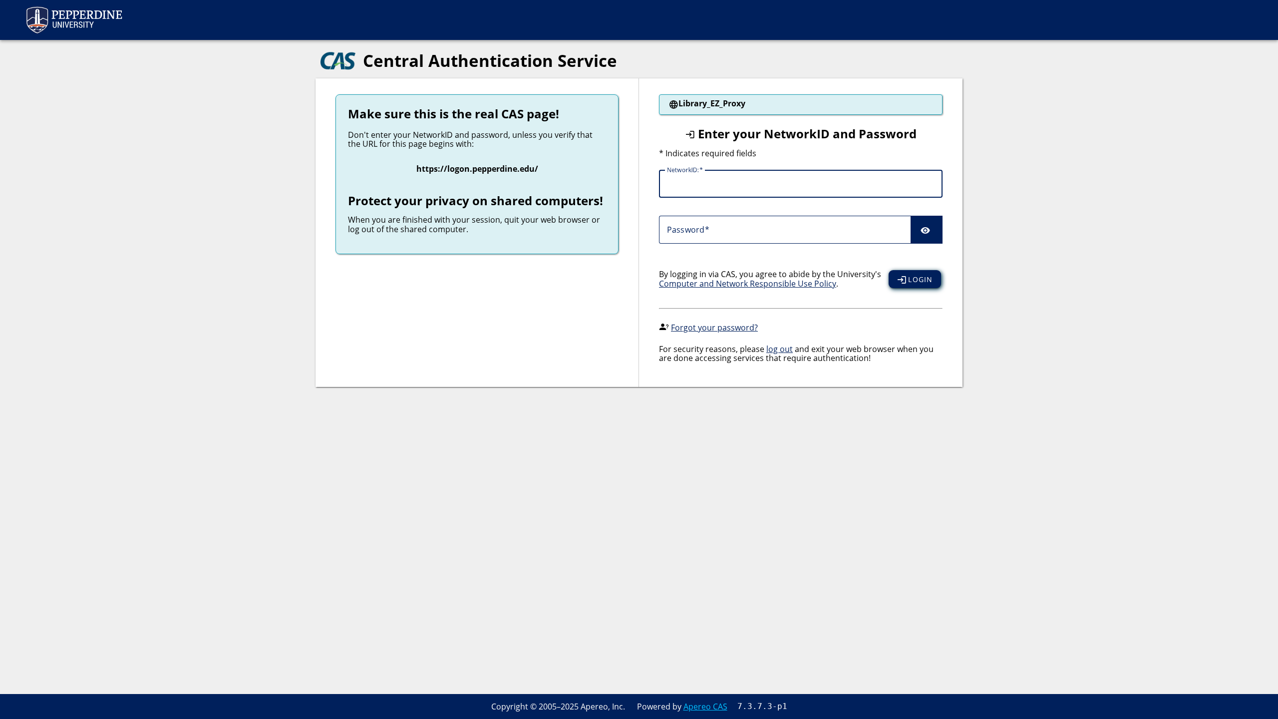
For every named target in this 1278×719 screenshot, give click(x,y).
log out (779, 349)
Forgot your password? (714, 327)
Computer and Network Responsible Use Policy (747, 283)
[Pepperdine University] (74, 19)
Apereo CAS (705, 706)
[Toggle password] (927, 230)
